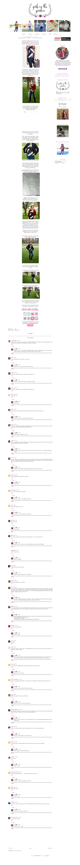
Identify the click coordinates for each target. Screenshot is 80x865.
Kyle (12, 694)
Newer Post (50, 848)
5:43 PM (18, 467)
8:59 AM (14, 565)
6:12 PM (18, 749)
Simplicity (12, 330)
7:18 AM (14, 457)
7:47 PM (18, 557)
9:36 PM (16, 802)
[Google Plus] (64, 69)
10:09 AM (15, 580)
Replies (13, 346)
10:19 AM (20, 679)
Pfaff (50, 34)
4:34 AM (15, 372)
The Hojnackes (13, 340)
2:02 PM (14, 640)
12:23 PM (18, 701)
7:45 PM (18, 527)
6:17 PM (18, 686)
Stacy (12, 587)
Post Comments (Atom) (17, 850)
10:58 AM (15, 587)
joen (12, 640)
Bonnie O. (13, 394)
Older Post (10, 848)
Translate (62, 162)
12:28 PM (16, 625)
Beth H (12, 580)
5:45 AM (16, 394)
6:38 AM (15, 409)
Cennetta (12, 625)
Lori (14, 348)
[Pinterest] (59, 69)
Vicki (12, 357)
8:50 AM (15, 520)
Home (30, 848)
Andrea (12, 424)
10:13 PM (15, 787)
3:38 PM (15, 726)
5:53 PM (18, 482)
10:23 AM (18, 764)
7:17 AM (15, 440)
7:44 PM (18, 512)
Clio (11, 565)
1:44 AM (18, 340)
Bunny (12, 409)
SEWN (12, 787)
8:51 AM (15, 535)
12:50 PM (19, 817)
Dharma (12, 741)
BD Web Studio (38, 855)
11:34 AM (16, 606)
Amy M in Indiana (14, 817)
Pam (12, 664)
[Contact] (63, 69)
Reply (12, 344)
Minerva (56, 34)
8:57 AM (17, 550)
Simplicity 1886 (17, 330)
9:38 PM (18, 655)
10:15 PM (18, 809)
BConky (12, 372)
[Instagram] (61, 69)
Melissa (12, 520)
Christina (12, 802)
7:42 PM (18, 497)
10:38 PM (18, 794)
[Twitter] (66, 69)
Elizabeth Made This (14, 709)
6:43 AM (15, 424)
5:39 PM (18, 380)
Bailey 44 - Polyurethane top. (27, 44)
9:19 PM (14, 694)
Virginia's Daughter (14, 679)
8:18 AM (14, 505)
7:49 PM (18, 597)
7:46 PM (18, 542)
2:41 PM (20, 709)
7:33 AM (18, 671)
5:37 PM (18, 348)
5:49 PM (15, 741)
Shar (12, 457)
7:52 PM (18, 614)
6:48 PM (18, 824)
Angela (12, 440)
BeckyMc (12, 606)
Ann (11, 505)
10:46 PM (14, 664)
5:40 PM (18, 416)
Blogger (47, 855)
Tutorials (30, 34)
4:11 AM (14, 357)
